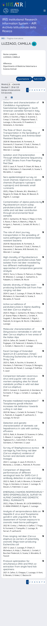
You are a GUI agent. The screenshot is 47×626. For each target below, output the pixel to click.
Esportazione (23, 79)
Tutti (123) (38, 79)
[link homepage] (13, 4)
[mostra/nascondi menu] (45, 11)
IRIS (3, 38)
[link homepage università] (11, 11)
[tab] (6, 97)
